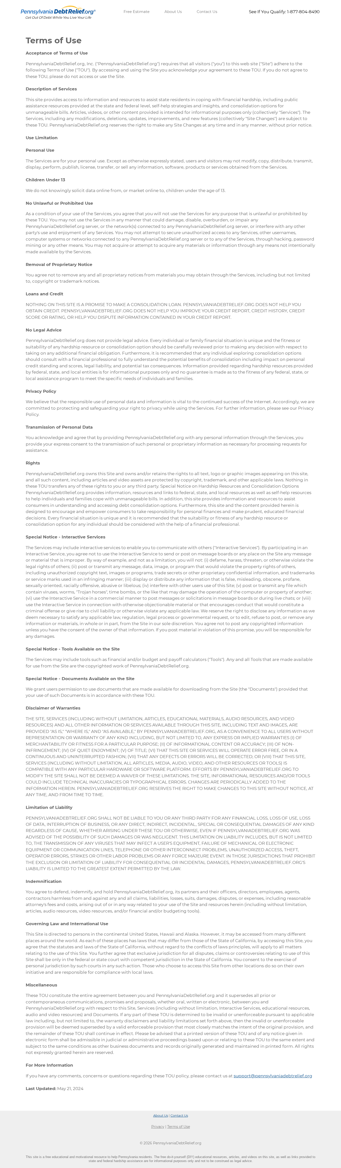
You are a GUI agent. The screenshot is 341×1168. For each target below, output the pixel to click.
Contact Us (207, 11)
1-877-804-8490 (303, 11)
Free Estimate (137, 11)
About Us (173, 11)
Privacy (157, 1126)
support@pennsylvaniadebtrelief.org (273, 1075)
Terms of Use (178, 1126)
